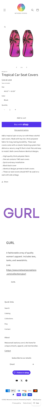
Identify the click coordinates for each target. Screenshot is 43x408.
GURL (13, 282)
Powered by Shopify (25, 399)
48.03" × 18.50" (10, 91)
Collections (9, 318)
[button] (4, 10)
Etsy (6, 324)
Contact (7, 329)
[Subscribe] (32, 364)
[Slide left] (16, 67)
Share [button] (6, 182)
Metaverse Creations (13, 399)
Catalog (7, 313)
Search (7, 308)
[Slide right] (26, 67)
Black (6, 100)
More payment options (21, 130)
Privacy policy (16, 403)
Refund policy (37, 399)
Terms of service (28, 403)
